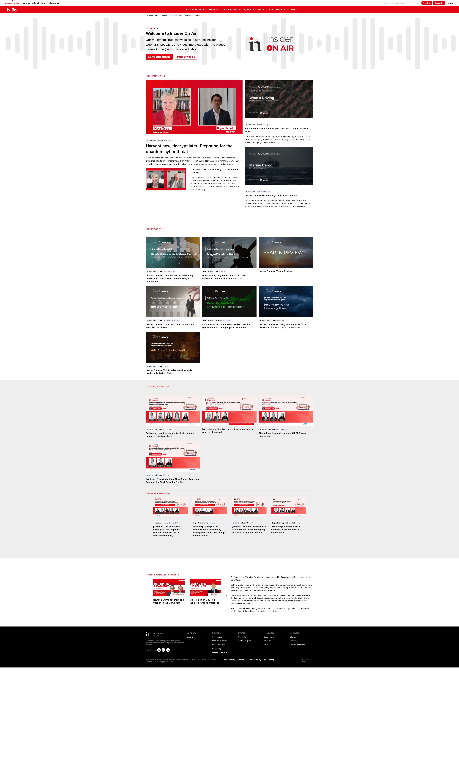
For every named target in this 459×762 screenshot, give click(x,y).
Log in (450, 3)
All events (242, 637)
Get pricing (216, 649)
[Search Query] (402, 3)
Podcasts (198, 15)
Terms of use (242, 660)
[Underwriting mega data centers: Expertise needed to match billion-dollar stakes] (229, 252)
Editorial (293, 637)
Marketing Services (220, 652)
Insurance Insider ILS (50, 3)
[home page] (14, 9)
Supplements (269, 637)
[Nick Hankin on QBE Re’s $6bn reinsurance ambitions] (205, 587)
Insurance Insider (12, 3)
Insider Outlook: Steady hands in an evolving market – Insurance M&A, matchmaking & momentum (170, 278)
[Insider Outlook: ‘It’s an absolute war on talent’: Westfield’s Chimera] (173, 301)
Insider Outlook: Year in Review (275, 271)
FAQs (266, 645)
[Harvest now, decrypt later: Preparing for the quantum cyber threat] (194, 107)
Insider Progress (244, 641)
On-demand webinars (157, 493)
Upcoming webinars (156, 386)
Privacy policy (255, 660)
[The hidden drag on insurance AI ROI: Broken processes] (286, 410)
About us (190, 637)
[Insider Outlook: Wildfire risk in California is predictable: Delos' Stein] (173, 347)
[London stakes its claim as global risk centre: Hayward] (166, 179)
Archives (267, 641)
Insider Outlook (176, 15)
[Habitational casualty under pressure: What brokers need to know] (279, 99)
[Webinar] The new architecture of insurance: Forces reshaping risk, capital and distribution (249, 529)
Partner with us (186, 56)
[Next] (226, 596)
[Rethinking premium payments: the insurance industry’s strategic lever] (173, 410)
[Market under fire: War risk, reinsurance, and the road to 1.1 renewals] (229, 410)
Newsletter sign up (159, 56)
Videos (165, 15)
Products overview (219, 641)
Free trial (427, 3)
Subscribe (439, 3)
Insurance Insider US (30, 3)
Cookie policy (268, 660)
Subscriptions (295, 641)
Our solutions (217, 637)
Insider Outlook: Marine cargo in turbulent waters (271, 195)
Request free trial (219, 645)
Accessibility (229, 660)
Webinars (188, 15)
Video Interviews (154, 76)
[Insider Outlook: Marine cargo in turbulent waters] (279, 166)
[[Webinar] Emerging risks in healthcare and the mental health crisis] (288, 506)
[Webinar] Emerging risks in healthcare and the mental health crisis (286, 529)
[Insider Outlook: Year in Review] (286, 252)
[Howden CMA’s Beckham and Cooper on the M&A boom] (169, 587)
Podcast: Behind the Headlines (161, 574)
